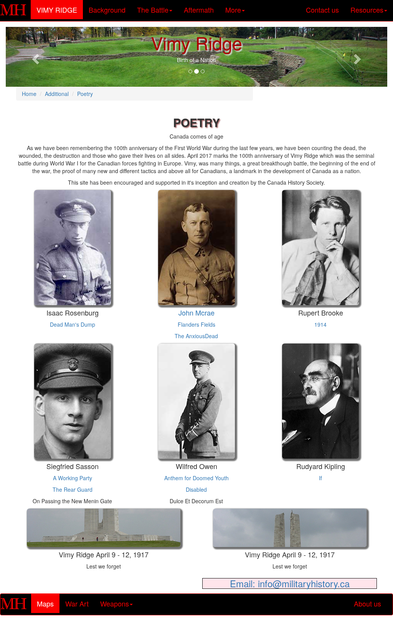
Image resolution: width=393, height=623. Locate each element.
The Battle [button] (152, 10)
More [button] (233, 10)
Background (107, 10)
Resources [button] (366, 10)
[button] (34, 57)
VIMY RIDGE (59, 9)
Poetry (85, 93)
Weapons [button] (114, 603)
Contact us (322, 10)
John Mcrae (196, 312)
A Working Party (72, 478)
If (320, 478)
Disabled (196, 489)
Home (29, 93)
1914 (320, 324)
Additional (57, 93)
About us (367, 603)
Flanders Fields (196, 324)
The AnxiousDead (196, 336)
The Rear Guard (72, 489)
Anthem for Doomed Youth (196, 478)
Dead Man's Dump (72, 324)
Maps (48, 603)
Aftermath (199, 10)
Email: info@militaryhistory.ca (290, 583)
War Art (77, 603)
